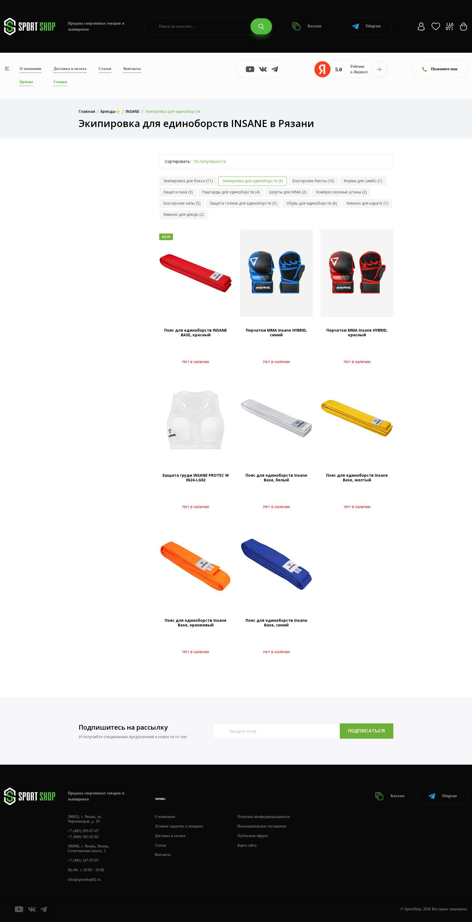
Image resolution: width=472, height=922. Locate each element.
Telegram (373, 26)
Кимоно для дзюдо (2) (183, 214)
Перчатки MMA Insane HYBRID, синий (276, 332)
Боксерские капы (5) (181, 203)
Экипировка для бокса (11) (188, 180)
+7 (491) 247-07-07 (83, 860)
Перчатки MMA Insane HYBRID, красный (357, 332)
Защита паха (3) (178, 192)
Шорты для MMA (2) (287, 192)
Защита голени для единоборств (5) (243, 203)
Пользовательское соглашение (262, 826)
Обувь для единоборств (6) (311, 203)
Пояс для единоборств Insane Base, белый (276, 477)
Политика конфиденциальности (263, 817)
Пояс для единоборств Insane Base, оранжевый (195, 623)
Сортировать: (178, 161)
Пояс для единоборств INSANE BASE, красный (195, 332)
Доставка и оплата (70, 69)
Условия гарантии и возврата (179, 826)
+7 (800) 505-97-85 (83, 837)
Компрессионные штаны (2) (341, 192)
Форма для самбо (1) (363, 180)
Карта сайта (246, 845)
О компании (30, 69)
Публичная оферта (252, 836)
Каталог (314, 26)
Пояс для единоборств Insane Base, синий (276, 623)
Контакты (132, 69)
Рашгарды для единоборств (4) (231, 192)
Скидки (60, 82)
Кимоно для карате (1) (367, 203)
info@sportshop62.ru (84, 879)
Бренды (26, 82)
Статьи (105, 69)
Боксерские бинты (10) (313, 180)
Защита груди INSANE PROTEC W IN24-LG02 (195, 477)
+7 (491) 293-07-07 (83, 831)
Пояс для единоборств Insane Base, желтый (357, 477)
